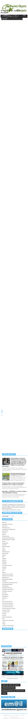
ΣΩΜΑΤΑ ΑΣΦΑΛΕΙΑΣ (7, 617)
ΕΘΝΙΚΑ (4, 550)
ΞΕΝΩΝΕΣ (4, 581)
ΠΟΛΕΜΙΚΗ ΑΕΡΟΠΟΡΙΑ (7, 589)
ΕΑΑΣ (3, 548)
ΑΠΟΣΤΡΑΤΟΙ (5, 531)
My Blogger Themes (21, 718)
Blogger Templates (14, 717)
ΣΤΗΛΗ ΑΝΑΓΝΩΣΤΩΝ (7, 601)
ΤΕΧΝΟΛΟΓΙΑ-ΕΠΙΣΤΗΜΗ (8, 620)
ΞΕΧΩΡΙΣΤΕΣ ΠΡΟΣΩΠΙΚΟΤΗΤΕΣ (9, 582)
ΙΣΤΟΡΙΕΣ (4, 563)
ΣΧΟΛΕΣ (4, 615)
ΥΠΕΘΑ (4, 624)
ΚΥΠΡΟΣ (4, 569)
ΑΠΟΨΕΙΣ (4, 532)
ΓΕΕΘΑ (3, 541)
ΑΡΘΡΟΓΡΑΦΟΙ (5, 536)
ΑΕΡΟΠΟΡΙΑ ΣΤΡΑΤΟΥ (7, 524)
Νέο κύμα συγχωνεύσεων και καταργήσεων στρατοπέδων (18, 474)
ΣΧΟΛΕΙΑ (4, 613)
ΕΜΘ (3, 556)
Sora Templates (11, 718)
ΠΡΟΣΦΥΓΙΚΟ (5, 596)
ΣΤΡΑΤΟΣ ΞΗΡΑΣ (6, 610)
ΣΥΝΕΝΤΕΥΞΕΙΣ (5, 612)
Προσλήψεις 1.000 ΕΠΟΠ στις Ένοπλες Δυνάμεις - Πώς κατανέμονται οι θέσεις (14, 492)
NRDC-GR (4, 522)
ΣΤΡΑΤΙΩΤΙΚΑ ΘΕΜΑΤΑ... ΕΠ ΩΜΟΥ (18, 715)
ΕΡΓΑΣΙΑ (4, 560)
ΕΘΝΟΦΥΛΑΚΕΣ (6, 551)
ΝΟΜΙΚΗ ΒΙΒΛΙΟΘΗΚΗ (7, 579)
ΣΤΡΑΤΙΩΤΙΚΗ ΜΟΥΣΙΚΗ (7, 606)
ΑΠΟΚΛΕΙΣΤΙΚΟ (5, 527)
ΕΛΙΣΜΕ (4, 555)
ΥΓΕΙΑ (3, 622)
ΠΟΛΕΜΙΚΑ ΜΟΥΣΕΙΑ (7, 587)
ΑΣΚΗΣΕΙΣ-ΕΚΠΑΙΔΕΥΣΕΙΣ (8, 538)
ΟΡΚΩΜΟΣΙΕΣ (5, 586)
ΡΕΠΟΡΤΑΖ (4, 598)
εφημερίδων (16, 678)
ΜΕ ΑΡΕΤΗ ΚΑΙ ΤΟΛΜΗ (7, 574)
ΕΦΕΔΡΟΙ (4, 562)
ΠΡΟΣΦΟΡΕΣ (5, 594)
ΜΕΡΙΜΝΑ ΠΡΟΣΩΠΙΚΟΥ (7, 575)
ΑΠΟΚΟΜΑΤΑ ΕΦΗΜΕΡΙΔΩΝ (8, 529)
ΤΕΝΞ (3, 618)
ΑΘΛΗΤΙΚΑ (4, 526)
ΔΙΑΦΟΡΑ (4, 544)
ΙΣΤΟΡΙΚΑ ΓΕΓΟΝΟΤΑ (7, 565)
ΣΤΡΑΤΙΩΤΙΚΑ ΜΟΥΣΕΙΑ (7, 603)
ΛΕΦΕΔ (4, 572)
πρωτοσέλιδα (10, 678)
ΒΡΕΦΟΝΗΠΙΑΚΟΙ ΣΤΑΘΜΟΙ (8, 539)
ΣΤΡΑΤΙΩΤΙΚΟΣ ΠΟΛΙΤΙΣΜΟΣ (8, 608)
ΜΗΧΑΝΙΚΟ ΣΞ (5, 577)
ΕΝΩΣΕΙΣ (4, 558)
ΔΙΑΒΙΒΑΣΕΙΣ (5, 543)
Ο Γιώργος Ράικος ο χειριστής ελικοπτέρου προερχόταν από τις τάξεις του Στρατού (13, 483)
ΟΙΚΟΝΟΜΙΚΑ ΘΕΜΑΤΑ (7, 584)
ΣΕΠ (3, 600)
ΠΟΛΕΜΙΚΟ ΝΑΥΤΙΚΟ (7, 591)
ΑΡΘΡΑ (3, 534)
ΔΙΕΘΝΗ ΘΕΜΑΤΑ (6, 546)
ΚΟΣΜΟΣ (4, 567)
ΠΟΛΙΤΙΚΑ (4, 593)
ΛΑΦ (3, 570)
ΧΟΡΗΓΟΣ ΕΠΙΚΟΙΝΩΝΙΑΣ (8, 625)
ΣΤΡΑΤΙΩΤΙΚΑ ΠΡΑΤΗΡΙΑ (7, 605)
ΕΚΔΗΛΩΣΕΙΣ (5, 553)
